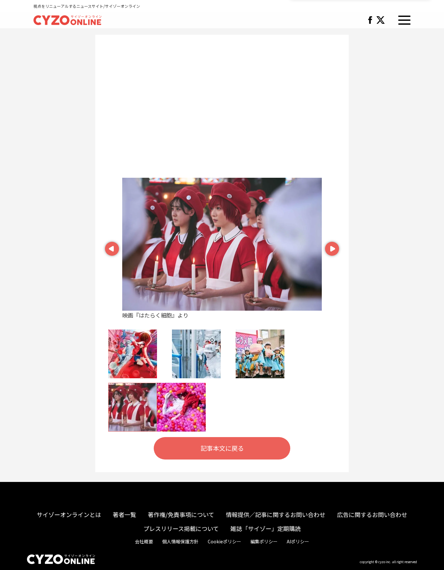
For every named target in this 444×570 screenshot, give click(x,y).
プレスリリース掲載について (181, 528)
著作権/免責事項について (181, 514)
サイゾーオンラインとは (69, 514)
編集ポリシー (264, 541)
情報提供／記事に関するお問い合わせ (275, 514)
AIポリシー (298, 541)
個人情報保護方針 (180, 541)
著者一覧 (124, 514)
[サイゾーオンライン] (67, 19)
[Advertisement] (222, 109)
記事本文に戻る (222, 448)
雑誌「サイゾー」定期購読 (265, 528)
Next (331, 246)
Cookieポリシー (224, 541)
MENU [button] (404, 20)
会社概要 (144, 541)
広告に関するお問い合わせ (372, 514)
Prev (111, 246)
